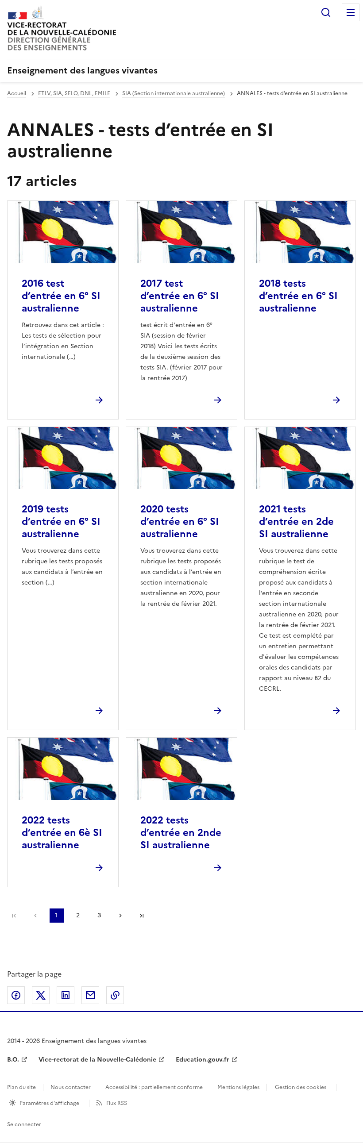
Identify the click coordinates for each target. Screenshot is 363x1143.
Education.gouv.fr (202, 1059)
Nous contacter (70, 1087)
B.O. (13, 1059)
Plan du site (21, 1087)
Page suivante (120, 915)
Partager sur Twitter (41, 995)
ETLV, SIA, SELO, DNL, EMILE (74, 93)
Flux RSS (116, 1103)
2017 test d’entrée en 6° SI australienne (179, 296)
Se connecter (24, 1124)
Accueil (16, 93)
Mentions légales (238, 1087)
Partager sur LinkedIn (65, 995)
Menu (350, 12)
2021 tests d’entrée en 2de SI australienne (296, 521)
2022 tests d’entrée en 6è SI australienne (62, 832)
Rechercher (326, 12)
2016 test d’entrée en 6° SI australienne (61, 296)
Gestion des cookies (300, 1087)
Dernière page (142, 915)
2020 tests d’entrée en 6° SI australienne (179, 521)
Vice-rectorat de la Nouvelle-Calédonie (97, 1059)
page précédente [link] (35, 915)
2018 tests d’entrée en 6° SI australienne (298, 296)
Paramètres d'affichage (49, 1103)
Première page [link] (14, 915)
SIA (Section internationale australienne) (173, 93)
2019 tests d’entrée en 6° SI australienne (61, 521)
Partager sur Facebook (16, 995)
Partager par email (90, 995)
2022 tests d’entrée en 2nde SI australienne (180, 832)
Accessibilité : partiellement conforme (154, 1087)
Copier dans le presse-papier (115, 995)
